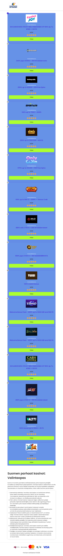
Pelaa (31, 39)
